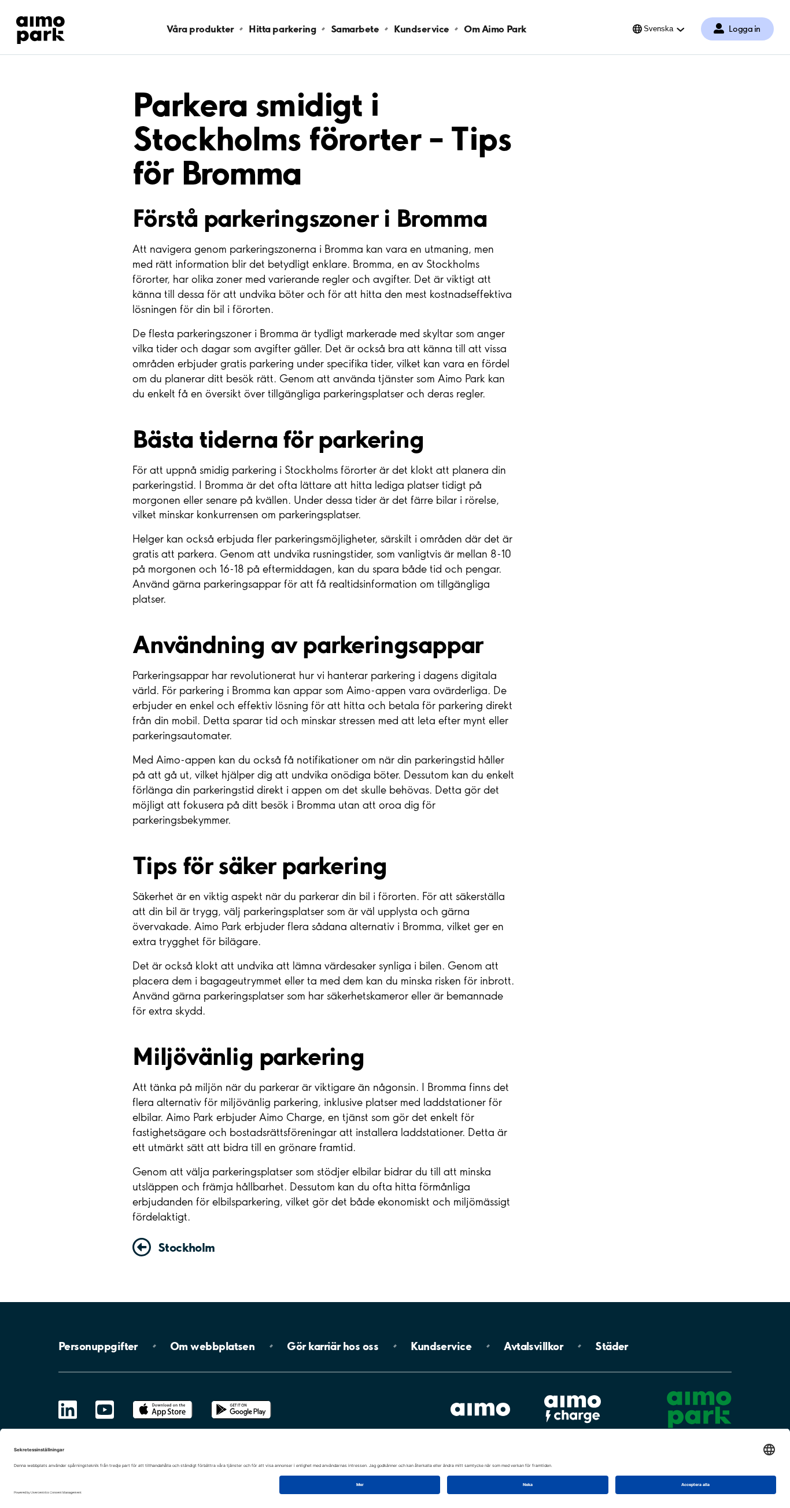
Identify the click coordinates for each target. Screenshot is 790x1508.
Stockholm (186, 1247)
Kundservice (421, 29)
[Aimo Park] (40, 28)
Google (241, 1400)
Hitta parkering (282, 29)
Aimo (572, 1393)
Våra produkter (200, 29)
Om (212, 1346)
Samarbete (355, 29)
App (162, 1400)
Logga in (745, 29)
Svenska (658, 28)
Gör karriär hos (332, 1346)
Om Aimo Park (495, 29)
